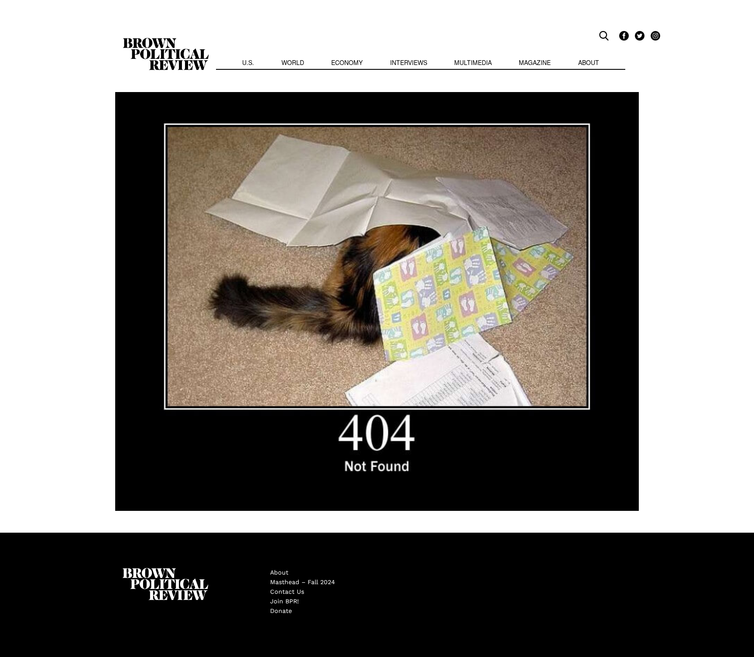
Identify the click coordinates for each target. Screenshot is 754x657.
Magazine (535, 62)
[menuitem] (248, 63)
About (588, 62)
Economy (347, 62)
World (292, 62)
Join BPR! (284, 601)
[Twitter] (638, 35)
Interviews (408, 62)
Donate (281, 610)
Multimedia (473, 62)
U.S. (248, 62)
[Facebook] (623, 35)
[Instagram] (653, 35)
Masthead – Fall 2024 (302, 581)
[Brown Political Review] (166, 42)
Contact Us (287, 591)
